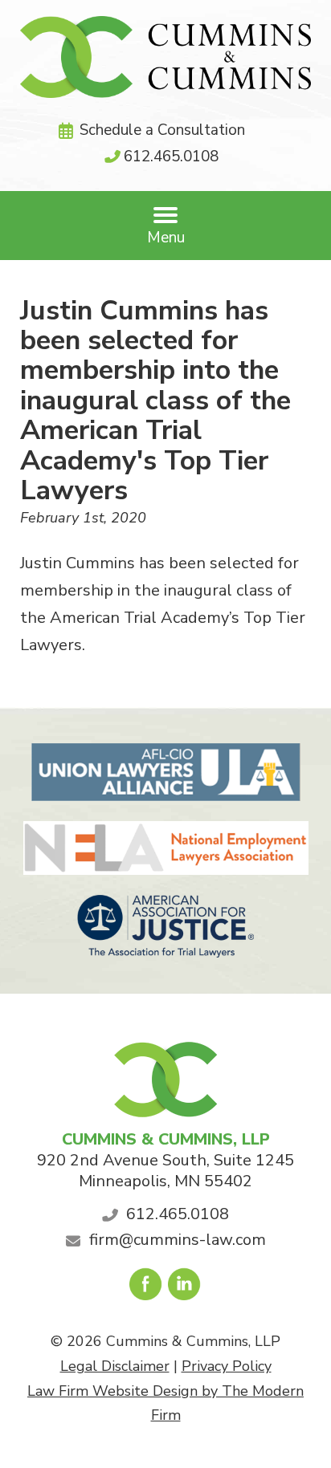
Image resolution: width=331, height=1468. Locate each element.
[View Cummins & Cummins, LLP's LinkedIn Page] (185, 1288)
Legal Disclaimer (115, 1366)
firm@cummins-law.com (177, 1239)
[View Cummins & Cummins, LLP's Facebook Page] (146, 1288)
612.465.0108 (171, 156)
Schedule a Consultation (162, 130)
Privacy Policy (227, 1366)
